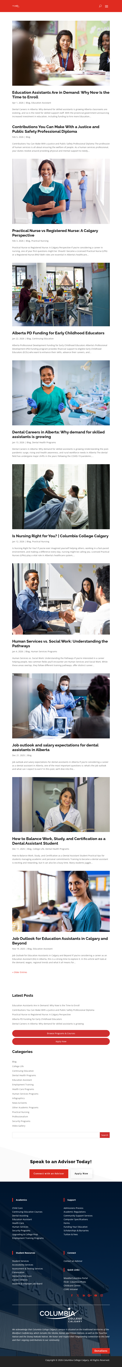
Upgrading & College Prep (25, 1234)
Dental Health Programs (44, 442)
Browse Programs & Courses (61, 1033)
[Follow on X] (77, 1295)
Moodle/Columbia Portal (76, 1278)
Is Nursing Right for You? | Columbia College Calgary (60, 536)
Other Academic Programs (25, 1107)
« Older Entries (19, 972)
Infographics (18, 1098)
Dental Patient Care (22, 1276)
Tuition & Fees (71, 1234)
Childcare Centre (72, 1285)
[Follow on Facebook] (71, 1295)
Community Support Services (78, 1215)
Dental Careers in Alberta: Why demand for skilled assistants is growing (48, 1023)
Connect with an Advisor (49, 1173)
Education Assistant (41, 102)
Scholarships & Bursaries (76, 1230)
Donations (100, 1350)
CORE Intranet (71, 1289)
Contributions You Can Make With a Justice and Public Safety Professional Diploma (55, 129)
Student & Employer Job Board (27, 1283)
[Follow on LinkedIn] (83, 1295)
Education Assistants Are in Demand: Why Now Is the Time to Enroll (46, 1005)
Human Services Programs (44, 651)
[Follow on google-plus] (89, 1295)
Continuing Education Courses (27, 1211)
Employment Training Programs (28, 1238)
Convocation (18, 1272)
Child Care (17, 1208)
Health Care (18, 1223)
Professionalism (20, 1116)
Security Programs (21, 1121)
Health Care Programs (23, 1089)
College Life (38, 848)
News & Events (19, 1102)
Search (104, 1135)
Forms (67, 1223)
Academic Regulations (75, 1211)
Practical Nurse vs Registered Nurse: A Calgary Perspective (41, 1014)
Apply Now (61, 1041)
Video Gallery (18, 1125)
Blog (28, 102)
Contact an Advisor (73, 1261)
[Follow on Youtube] (95, 1295)
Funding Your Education (76, 1226)
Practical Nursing (40, 240)
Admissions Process (73, 1208)
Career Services (20, 1279)
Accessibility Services (22, 1264)
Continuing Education (43, 338)
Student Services (20, 1261)
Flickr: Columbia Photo (75, 1281)
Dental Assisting (20, 1215)
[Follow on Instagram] (101, 1295)
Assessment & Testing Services (27, 1268)
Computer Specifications (76, 1219)
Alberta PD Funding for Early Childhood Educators (58, 333)
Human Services (20, 1226)
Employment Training (23, 1084)
